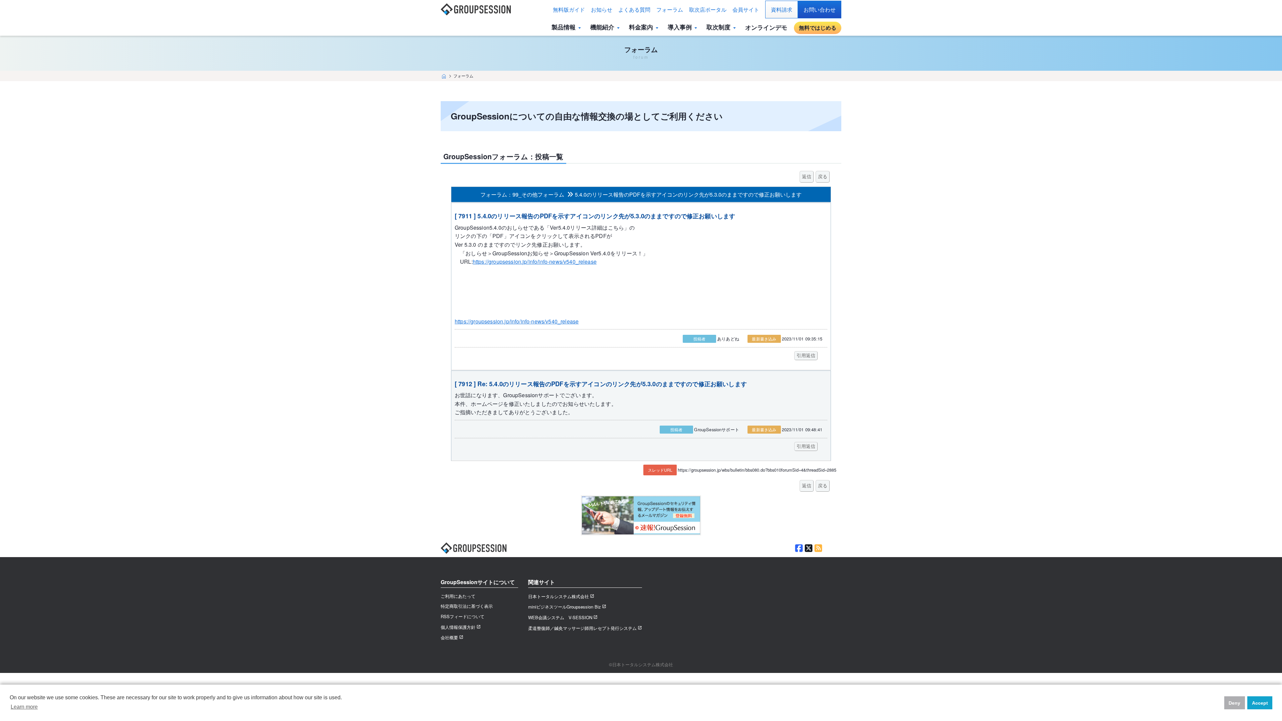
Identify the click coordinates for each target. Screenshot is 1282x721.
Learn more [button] (24, 707)
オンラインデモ (766, 27)
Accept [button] (1260, 703)
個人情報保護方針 (458, 627)
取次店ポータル (707, 9)
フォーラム (669, 9)
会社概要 (449, 637)
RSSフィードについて (462, 616)
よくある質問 (634, 9)
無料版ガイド (569, 9)
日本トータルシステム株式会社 (558, 596)
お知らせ (601, 9)
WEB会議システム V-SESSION (560, 617)
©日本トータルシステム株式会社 (641, 664)
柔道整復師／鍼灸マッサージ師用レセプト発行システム (582, 628)
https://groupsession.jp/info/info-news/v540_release (535, 261)
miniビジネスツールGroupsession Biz (564, 607)
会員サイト (745, 9)
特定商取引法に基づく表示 (467, 606)
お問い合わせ (820, 9)
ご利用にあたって (458, 596)
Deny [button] (1234, 703)
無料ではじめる (817, 27)
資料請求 (781, 9)
